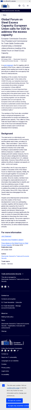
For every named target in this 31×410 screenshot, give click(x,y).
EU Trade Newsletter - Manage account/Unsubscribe (11, 307)
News (4, 15)
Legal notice (5, 371)
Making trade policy (7, 317)
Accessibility (5, 374)
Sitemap (3, 331)
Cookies (3, 364)
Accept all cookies (14, 400)
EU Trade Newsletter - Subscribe (11, 302)
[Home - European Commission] (5, 5)
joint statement (8, 65)
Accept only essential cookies (18, 406)
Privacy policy (5, 367)
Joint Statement (6, 236)
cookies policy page (13, 388)
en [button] (19, 6)
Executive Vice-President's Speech (12, 240)
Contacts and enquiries (8, 299)
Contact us (4, 354)
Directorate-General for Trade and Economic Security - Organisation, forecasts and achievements (15, 326)
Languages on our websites (10, 361)
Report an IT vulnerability (9, 357)
